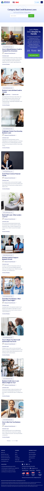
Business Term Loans (5, 454)
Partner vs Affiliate (32, 456)
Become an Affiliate (32, 454)
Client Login (17, 459)
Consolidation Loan (4, 461)
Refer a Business (32, 457)
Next (17, 440)
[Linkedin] (26, 464)
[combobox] (19, 15)
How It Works (17, 457)
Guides (30, 461)
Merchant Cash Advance (5, 457)
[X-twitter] (29, 464)
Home (16, 452)
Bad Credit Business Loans (8, 46)
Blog (30, 459)
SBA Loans (3, 452)
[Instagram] (24, 464)
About (16, 454)
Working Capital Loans (5, 459)
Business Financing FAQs (19, 461)
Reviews (16, 456)
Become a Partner (32, 452)
